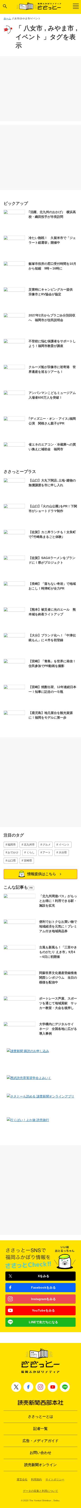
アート (47, 852)
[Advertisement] (40, 89)
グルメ (47, 844)
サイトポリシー (54, 1479)
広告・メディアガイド (40, 1441)
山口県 (12, 860)
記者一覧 (40, 1429)
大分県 (63, 852)
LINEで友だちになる (43, 1322)
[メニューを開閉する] (76, 6)
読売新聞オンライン (40, 1465)
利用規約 (36, 1479)
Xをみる (43, 1276)
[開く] (5, 6)
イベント (64, 844)
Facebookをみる (43, 1287)
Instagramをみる (43, 1299)
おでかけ (13, 852)
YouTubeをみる (43, 1310)
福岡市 (12, 844)
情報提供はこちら (41, 874)
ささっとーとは (40, 1416)
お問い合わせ (40, 1453)
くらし (31, 852)
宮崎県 (28, 860)
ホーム (7, 18)
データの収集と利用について (40, 1491)
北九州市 (29, 844)
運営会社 (22, 1479)
